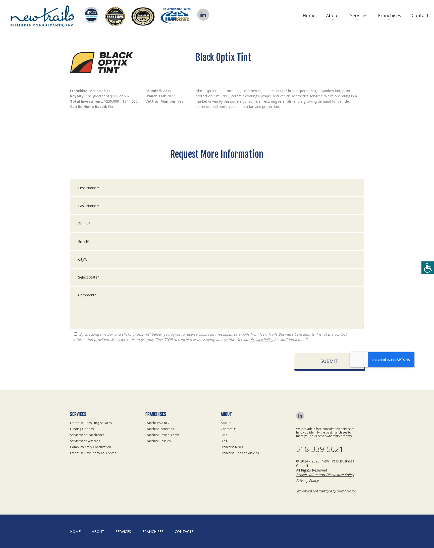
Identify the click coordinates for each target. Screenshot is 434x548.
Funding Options (82, 429)
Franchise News (232, 447)
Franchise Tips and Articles (240, 453)
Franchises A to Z (157, 423)
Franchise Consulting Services (91, 423)
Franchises (389, 15)
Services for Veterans (85, 441)
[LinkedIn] (203, 14)
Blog (224, 441)
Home (309, 15)
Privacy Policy (262, 339)
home (75, 531)
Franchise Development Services (93, 453)
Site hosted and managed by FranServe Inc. (326, 491)
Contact (420, 15)
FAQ (224, 435)
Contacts (184, 531)
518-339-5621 (319, 449)
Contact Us (228, 429)
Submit (329, 361)
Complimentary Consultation (90, 447)
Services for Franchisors (87, 435)
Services (358, 15)
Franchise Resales (158, 441)
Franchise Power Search (162, 435)
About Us (227, 423)
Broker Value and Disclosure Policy (325, 474)
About (332, 15)
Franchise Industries (159, 429)
